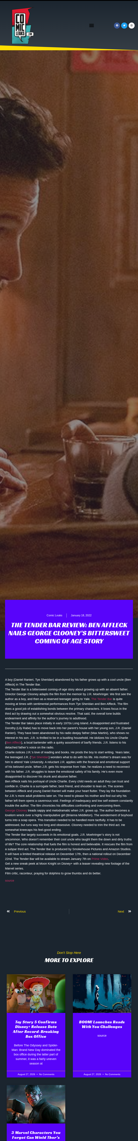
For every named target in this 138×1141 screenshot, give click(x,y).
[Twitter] (124, 26)
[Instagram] (132, 26)
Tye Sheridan (40, 757)
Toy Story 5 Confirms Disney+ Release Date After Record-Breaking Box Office (36, 1029)
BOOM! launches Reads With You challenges (102, 1024)
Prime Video (100, 859)
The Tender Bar (101, 699)
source (9, 880)
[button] (91, 25)
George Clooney (16, 810)
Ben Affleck (13, 742)
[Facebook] (117, 26)
